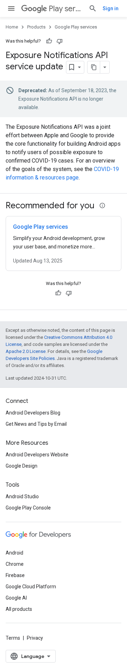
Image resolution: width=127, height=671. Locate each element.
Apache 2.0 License (26, 351)
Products (36, 27)
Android (14, 553)
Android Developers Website (37, 454)
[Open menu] (11, 8)
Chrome (15, 564)
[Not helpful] (59, 41)
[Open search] (93, 8)
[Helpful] (49, 41)
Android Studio (22, 496)
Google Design (21, 466)
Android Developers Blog (33, 413)
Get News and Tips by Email (36, 424)
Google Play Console (28, 508)
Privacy (35, 638)
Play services (66, 8)
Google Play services (76, 27)
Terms (13, 638)
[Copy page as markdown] (93, 67)
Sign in (111, 8)
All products (19, 609)
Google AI (16, 598)
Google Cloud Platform (31, 586)
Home (12, 27)
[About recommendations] (102, 205)
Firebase (15, 575)
